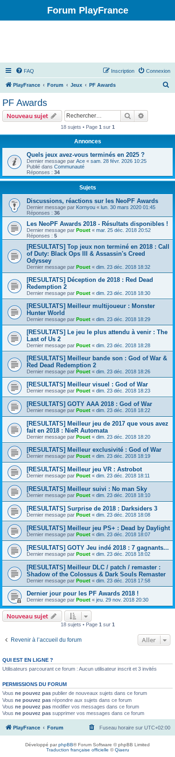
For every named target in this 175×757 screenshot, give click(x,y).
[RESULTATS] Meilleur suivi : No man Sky (87, 488)
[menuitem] (24, 71)
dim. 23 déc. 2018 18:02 (123, 554)
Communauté (69, 166)
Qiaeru (122, 749)
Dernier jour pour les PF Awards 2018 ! (83, 593)
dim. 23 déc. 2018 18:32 (123, 267)
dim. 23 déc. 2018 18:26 (123, 371)
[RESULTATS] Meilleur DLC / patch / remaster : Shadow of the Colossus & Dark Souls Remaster (96, 571)
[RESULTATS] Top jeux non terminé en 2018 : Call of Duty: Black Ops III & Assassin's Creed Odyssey (98, 253)
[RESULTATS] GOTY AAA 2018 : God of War (89, 403)
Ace (80, 161)
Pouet (83, 230)
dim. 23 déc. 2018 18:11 (123, 475)
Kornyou (85, 207)
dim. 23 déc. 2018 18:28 (123, 345)
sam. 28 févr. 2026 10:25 (119, 161)
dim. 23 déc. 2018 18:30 (123, 293)
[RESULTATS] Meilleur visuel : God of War (87, 384)
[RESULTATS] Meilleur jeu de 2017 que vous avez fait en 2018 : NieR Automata (97, 427)
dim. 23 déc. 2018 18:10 (123, 495)
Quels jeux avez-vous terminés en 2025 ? (86, 154)
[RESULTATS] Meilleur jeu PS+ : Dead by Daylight (98, 528)
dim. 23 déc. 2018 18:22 (123, 410)
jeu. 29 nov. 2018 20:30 (122, 600)
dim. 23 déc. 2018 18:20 (123, 437)
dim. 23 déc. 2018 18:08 (123, 515)
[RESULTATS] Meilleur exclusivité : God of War (94, 449)
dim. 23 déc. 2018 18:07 (123, 534)
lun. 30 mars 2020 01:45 (128, 207)
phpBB (65, 744)
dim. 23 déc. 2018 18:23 (123, 390)
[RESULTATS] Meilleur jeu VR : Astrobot (84, 469)
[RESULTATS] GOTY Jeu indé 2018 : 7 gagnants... (98, 547)
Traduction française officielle (77, 749)
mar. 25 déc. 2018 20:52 (123, 230)
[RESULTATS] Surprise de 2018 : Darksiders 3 (92, 508)
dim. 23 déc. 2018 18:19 (123, 456)
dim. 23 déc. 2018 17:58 (123, 580)
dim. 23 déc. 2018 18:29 (123, 319)
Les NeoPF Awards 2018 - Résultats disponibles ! (97, 223)
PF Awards (24, 103)
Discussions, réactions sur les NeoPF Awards (92, 200)
